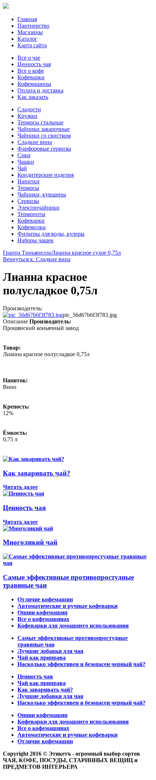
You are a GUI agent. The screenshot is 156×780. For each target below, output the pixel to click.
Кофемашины (34, 84)
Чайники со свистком (44, 135)
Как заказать (32, 97)
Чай (22, 168)
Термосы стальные (40, 122)
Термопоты (31, 214)
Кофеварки (31, 77)
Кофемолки (31, 227)
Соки (23, 155)
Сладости (29, 109)
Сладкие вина (34, 142)
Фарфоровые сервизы (44, 149)
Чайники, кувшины (41, 194)
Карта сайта (32, 45)
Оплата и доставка (40, 90)
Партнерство (33, 26)
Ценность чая (34, 64)
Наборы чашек (35, 240)
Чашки (25, 162)
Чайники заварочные (43, 129)
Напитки (28, 181)
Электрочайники (38, 207)
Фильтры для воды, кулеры (51, 234)
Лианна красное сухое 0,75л (86, 253)
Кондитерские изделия (45, 175)
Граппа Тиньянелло (27, 253)
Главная (27, 19)
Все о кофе (30, 71)
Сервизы (28, 201)
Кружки (27, 116)
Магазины (30, 32)
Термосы (28, 188)
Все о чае (28, 58)
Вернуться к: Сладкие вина (36, 259)
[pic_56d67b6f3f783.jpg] (33, 315)
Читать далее (20, 487)
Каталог (27, 39)
